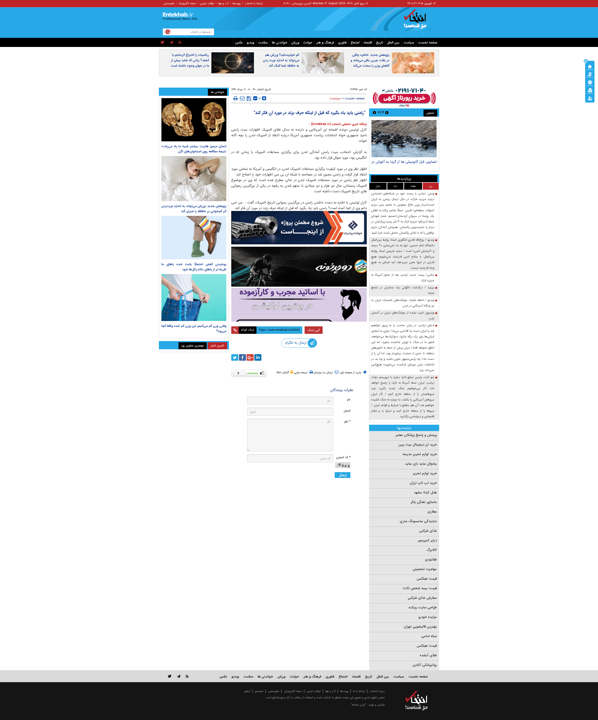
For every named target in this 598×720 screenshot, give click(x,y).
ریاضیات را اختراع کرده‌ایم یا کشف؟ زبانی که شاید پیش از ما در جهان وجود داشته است (190, 60)
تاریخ (379, 42)
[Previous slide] (386, 112)
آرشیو (247, 691)
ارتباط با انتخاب (254, 3)
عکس (239, 42)
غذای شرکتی (428, 531)
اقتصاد (367, 42)
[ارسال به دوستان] (242, 98)
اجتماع (355, 42)
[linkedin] (257, 357)
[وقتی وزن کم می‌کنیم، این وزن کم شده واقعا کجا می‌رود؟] (193, 297)
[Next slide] (374, 112)
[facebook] (242, 357)
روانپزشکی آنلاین (425, 665)
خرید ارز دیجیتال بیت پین (418, 444)
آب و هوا (223, 3)
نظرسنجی (168, 3)
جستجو (259, 691)
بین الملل (393, 42)
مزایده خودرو (427, 617)
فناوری (342, 42)
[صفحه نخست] (589, 66)
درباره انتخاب (377, 691)
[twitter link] (169, 676)
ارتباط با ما (359, 691)
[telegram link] (178, 676)
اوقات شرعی (207, 3)
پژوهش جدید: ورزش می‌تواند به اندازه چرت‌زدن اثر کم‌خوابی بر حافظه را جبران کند (193, 208)
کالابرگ (432, 550)
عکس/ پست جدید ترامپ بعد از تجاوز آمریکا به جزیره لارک (402, 277)
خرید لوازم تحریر (425, 473)
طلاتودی (431, 559)
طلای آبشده (428, 655)
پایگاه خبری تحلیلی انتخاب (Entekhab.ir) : (338, 124)
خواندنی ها (279, 42)
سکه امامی (429, 636)
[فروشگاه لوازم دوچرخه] (299, 267)
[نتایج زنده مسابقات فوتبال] (589, 97)
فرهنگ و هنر (325, 42)
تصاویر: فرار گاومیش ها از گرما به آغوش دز (404, 162)
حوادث (307, 42)
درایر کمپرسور (427, 540)
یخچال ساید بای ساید (421, 464)
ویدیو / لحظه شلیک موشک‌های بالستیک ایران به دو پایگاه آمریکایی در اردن (402, 303)
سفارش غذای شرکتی (422, 598)
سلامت (263, 42)
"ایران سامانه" (358, 704)
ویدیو (250, 42)
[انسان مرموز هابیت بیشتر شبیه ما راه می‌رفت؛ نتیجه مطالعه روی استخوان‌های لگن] (193, 119)
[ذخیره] (249, 98)
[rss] (180, 42)
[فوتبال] (589, 82)
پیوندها (236, 3)
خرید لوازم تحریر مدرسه (420, 454)
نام (348, 399)
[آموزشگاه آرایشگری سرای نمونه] (299, 305)
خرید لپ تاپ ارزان (423, 483)
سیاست (408, 42)
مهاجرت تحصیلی (425, 569)
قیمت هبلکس (427, 578)
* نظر (347, 421)
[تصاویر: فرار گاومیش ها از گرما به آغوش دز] (404, 138)
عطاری (432, 511)
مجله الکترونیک (187, 3)
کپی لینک (313, 330)
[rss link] (187, 676)
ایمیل (347, 410)
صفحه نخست (427, 42)
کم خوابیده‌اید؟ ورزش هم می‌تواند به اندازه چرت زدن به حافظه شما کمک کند (281, 60)
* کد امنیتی (343, 457)
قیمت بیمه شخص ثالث (420, 588)
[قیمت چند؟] (589, 74)
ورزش (295, 42)
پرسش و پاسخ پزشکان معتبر (416, 435)
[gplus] (250, 357)
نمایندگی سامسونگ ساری (418, 521)
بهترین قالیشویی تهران (420, 626)
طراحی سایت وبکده (423, 607)
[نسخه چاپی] (235, 98)
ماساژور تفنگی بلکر (424, 502)
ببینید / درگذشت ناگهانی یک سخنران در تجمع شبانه (402, 290)
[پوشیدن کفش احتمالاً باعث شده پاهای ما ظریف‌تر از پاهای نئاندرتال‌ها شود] (193, 237)
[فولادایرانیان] (299, 227)
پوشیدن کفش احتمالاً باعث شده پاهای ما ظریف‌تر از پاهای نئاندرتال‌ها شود (193, 267)
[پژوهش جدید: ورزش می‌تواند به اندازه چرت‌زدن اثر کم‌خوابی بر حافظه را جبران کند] (193, 178)
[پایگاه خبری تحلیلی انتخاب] (418, 21)
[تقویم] (589, 89)
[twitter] (162, 42)
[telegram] (171, 42)
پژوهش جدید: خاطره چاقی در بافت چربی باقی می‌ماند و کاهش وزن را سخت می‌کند (370, 60)
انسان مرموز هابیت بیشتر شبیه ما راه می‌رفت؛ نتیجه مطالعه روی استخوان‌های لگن (193, 149)
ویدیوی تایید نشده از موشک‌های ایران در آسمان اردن (402, 315)
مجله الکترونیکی (293, 691)
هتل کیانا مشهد (425, 492)
